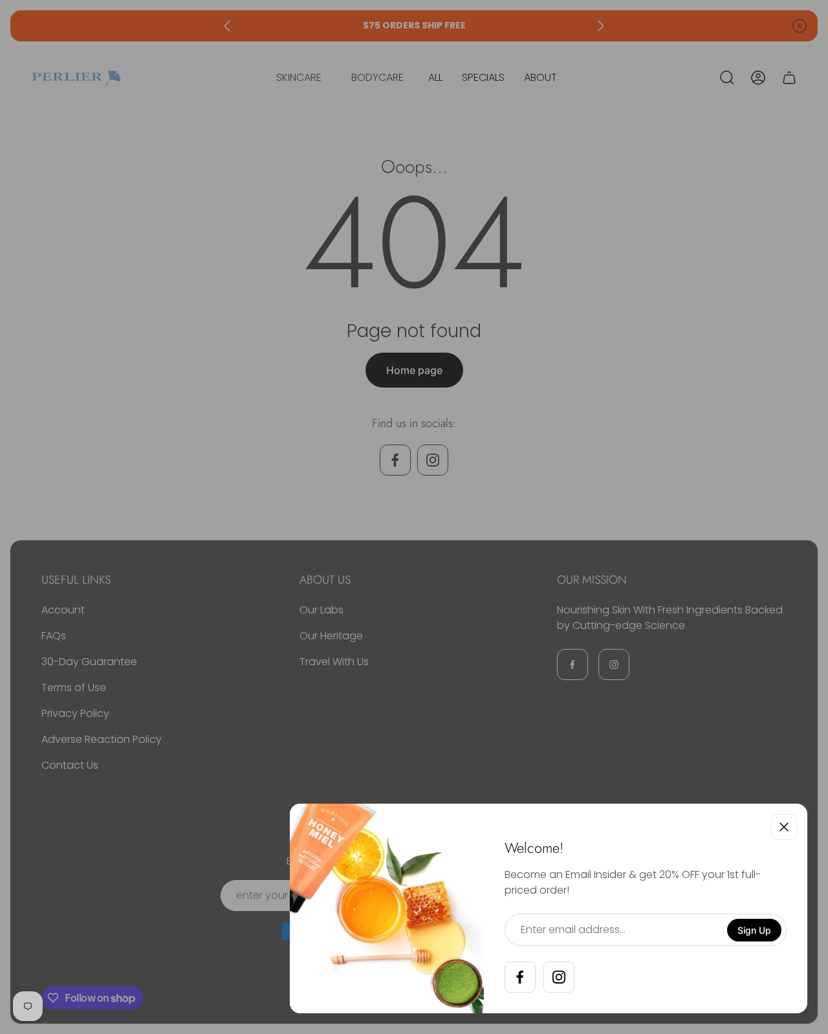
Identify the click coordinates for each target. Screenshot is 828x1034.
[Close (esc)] (784, 827)
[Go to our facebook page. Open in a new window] (520, 977)
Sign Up (754, 930)
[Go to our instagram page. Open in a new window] (558, 977)
